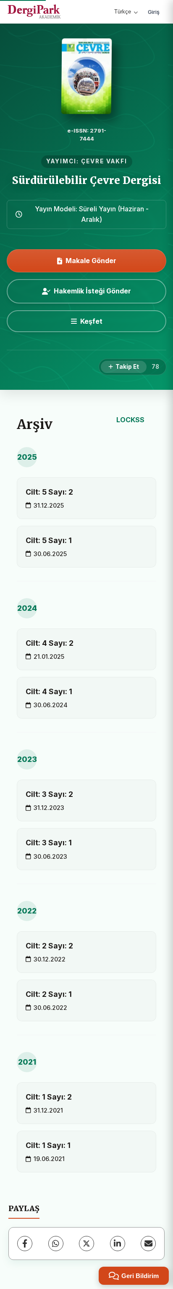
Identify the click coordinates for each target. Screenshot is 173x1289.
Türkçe (122, 11)
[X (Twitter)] (86, 1243)
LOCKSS (130, 419)
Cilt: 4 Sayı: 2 (49, 643)
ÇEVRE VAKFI (104, 161)
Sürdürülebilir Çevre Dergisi (86, 180)
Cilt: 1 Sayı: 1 (48, 1145)
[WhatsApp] (55, 1243)
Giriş (154, 11)
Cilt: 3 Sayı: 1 (49, 842)
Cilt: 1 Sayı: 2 (49, 1096)
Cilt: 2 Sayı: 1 (49, 994)
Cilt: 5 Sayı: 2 (49, 491)
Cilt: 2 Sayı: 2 (49, 945)
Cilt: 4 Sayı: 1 (49, 691)
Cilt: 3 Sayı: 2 (49, 794)
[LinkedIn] (117, 1243)
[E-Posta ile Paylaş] (148, 1243)
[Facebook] (24, 1243)
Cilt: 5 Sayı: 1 (49, 540)
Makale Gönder (91, 260)
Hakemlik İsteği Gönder (92, 291)
